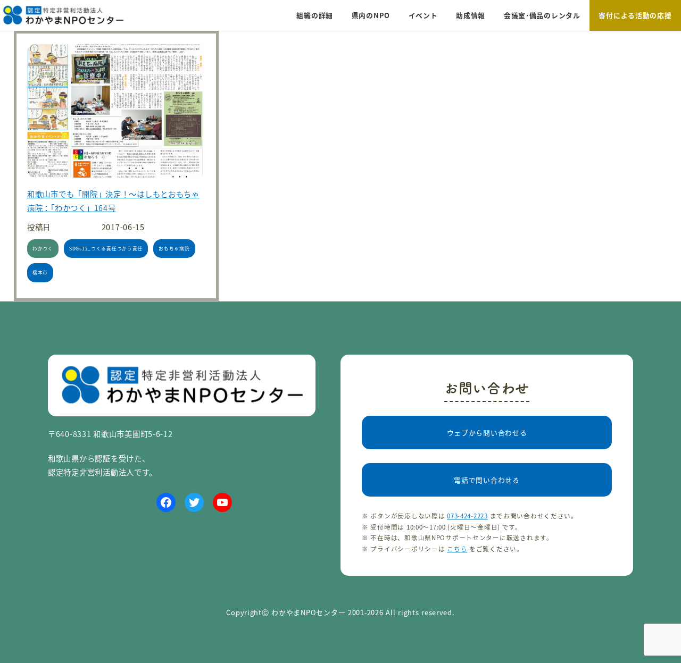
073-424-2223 (467, 515)
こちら (457, 548)
